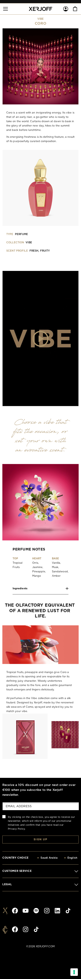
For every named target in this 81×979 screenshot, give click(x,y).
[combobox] (45, 858)
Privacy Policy (16, 829)
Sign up (40, 839)
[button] (5, 9)
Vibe (40, 19)
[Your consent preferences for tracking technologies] (74, 972)
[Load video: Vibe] (40, 339)
